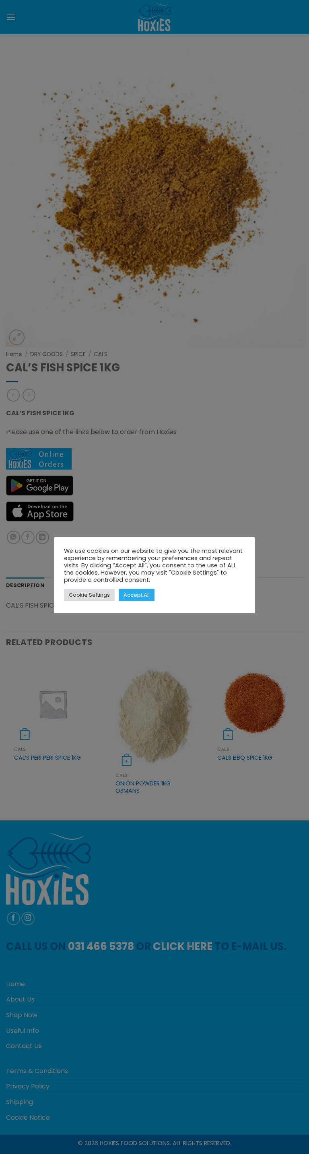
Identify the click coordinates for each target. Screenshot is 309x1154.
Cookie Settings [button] (89, 595)
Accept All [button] (137, 595)
